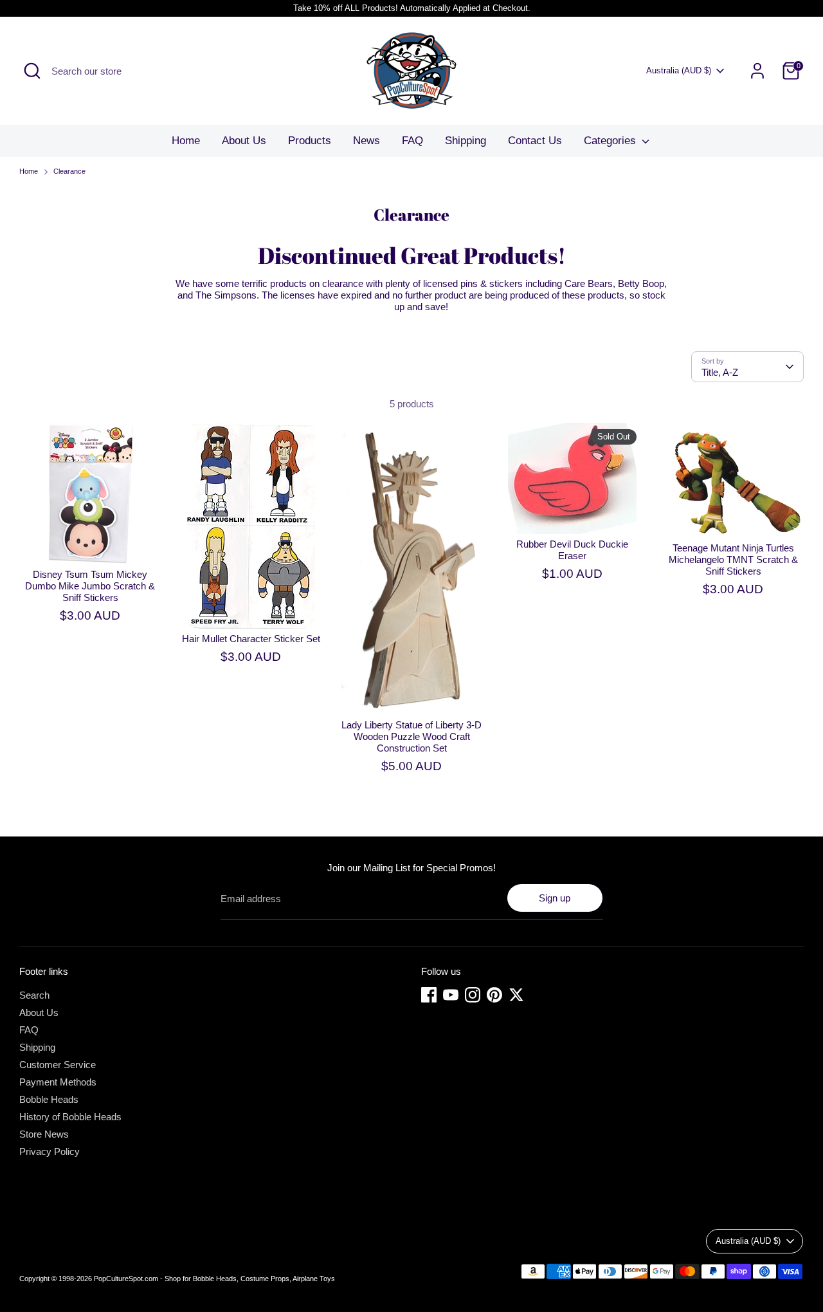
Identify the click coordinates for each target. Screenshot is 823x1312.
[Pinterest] (494, 994)
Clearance (69, 171)
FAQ (412, 140)
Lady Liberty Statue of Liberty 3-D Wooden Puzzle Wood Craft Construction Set (411, 736)
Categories (611, 140)
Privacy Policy (49, 1151)
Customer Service (57, 1064)
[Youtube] (450, 994)
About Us (244, 140)
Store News (44, 1134)
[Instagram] (472, 994)
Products (309, 140)
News (366, 140)
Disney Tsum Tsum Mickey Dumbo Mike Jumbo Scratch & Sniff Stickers (90, 586)
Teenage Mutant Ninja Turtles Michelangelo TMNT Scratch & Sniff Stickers (733, 559)
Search (34, 995)
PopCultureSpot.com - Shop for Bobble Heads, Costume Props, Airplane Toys (214, 1278)
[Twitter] (516, 994)
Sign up (554, 897)
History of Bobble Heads (70, 1116)
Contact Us (535, 140)
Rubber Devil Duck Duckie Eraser (572, 550)
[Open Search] (32, 71)
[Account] (757, 71)
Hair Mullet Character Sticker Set (251, 638)
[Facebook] (429, 994)
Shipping (465, 140)
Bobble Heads (48, 1099)
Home (186, 140)
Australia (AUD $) (678, 70)
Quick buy (91, 543)
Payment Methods (57, 1081)
